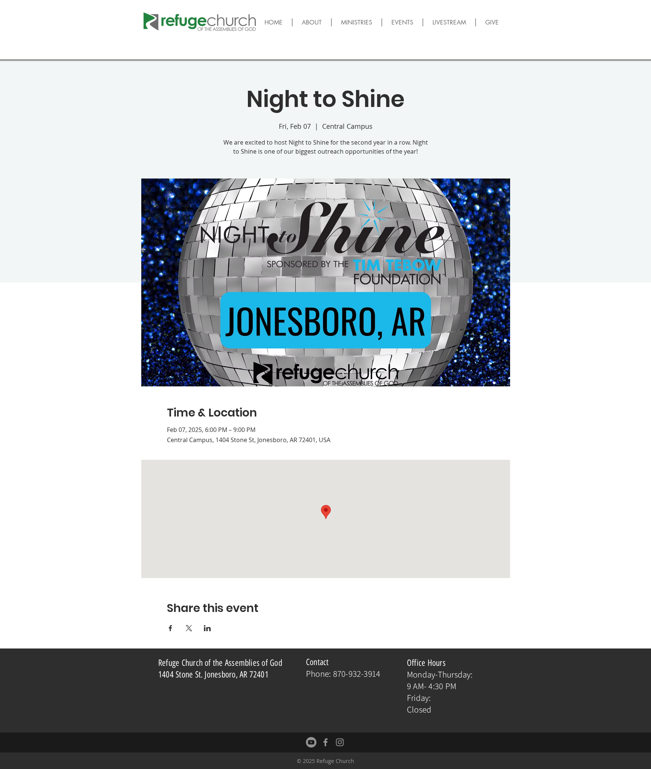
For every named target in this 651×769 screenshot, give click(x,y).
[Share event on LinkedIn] (207, 628)
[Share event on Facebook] (170, 628)
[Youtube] (311, 742)
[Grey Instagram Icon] (340, 742)
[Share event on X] (189, 628)
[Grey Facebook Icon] (325, 742)
